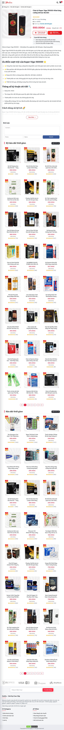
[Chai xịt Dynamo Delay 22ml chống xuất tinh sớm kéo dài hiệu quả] (32, 348)
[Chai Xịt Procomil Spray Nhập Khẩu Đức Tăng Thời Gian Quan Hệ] (13, 284)
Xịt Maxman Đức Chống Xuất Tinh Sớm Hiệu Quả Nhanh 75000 (51, 232)
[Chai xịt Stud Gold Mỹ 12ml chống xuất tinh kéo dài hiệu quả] (13, 251)
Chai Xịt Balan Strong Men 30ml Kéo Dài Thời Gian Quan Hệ (13, 232)
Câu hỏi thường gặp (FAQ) (40, 718)
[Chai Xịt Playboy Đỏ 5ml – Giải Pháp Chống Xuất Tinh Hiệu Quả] (13, 348)
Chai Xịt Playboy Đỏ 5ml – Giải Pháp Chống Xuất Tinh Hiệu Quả (13, 360)
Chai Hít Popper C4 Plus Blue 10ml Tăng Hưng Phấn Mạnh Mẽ (32, 597)
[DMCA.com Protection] (32, 726)
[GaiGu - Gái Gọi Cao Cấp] (9, 2)
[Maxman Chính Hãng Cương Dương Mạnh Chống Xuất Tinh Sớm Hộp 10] (32, 456)
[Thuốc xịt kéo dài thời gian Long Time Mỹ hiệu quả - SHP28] (13, 380)
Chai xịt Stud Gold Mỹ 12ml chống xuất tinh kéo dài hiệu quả (13, 264)
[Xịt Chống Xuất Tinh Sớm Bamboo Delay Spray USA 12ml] (51, 284)
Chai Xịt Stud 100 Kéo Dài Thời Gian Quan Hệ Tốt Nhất (51, 360)
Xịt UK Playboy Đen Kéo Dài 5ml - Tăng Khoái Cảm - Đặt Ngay (13, 167)
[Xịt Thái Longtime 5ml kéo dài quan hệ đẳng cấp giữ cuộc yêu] (51, 187)
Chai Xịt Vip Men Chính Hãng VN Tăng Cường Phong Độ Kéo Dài (51, 328)
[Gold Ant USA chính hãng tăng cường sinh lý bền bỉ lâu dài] (32, 648)
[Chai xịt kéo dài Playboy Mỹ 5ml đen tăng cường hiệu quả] (32, 316)
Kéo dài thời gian (14, 411)
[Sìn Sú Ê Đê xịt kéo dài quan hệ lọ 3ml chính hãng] (51, 155)
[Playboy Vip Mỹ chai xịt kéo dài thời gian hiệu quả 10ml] (32, 187)
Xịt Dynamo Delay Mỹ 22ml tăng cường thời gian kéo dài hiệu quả (51, 264)
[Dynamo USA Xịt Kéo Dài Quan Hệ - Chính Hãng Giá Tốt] (32, 380)
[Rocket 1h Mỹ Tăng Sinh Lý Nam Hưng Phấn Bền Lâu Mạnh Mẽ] (13, 584)
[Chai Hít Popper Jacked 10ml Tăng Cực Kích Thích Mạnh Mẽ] (13, 552)
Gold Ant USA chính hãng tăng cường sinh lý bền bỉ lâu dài (32, 661)
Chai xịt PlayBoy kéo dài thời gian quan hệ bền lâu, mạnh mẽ (51, 393)
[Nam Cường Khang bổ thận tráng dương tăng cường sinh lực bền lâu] (51, 584)
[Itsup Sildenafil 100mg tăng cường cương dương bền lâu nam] (13, 456)
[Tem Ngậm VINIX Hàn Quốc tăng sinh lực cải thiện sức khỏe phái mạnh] (51, 520)
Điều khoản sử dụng (8, 713)
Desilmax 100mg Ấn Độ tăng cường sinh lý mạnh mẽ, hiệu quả (51, 661)
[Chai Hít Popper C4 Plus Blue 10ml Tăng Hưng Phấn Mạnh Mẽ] (32, 584)
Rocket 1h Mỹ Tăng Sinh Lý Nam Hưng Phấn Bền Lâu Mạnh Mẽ (13, 597)
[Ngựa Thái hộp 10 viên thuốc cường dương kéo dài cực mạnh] (32, 423)
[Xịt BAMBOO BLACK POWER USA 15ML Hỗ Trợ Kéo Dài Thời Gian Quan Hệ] (32, 251)
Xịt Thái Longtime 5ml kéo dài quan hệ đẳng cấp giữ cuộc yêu (51, 200)
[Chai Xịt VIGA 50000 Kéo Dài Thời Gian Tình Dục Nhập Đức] (13, 316)
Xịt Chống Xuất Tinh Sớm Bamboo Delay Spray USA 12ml (51, 296)
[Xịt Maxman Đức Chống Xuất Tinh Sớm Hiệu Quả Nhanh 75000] (51, 219)
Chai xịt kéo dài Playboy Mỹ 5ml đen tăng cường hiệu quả (32, 328)
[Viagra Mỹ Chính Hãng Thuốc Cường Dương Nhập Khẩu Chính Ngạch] (51, 552)
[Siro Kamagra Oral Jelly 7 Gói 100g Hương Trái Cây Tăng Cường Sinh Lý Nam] (13, 423)
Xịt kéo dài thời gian (46, 23)
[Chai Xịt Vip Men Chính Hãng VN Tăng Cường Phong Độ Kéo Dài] (51, 316)
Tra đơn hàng (48, 690)
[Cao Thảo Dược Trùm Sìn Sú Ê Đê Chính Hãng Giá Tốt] (32, 284)
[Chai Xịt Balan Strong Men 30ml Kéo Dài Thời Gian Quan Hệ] (13, 219)
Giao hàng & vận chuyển (40, 713)
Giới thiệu (5, 718)
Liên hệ (5, 720)
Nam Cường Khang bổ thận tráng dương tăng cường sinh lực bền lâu (51, 597)
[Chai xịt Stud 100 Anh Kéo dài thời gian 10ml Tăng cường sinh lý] (32, 219)
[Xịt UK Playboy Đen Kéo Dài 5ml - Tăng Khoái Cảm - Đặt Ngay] (13, 155)
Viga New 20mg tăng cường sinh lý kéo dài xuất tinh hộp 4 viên (51, 468)
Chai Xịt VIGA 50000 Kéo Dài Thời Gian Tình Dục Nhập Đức (13, 328)
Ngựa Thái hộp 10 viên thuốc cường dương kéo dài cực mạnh (32, 436)
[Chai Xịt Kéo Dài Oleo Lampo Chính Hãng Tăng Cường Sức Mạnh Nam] (32, 155)
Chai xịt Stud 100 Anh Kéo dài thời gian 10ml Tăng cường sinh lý (32, 232)
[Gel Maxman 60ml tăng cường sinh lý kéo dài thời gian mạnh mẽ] (51, 616)
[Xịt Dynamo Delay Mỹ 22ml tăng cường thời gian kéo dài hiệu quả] (51, 251)
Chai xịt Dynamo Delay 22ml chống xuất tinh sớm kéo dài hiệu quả (32, 360)
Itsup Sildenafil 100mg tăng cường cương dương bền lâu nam (13, 468)
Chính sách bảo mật (8, 715)
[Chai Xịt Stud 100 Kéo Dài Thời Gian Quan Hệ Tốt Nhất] (51, 348)
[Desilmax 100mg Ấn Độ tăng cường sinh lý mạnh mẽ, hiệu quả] (51, 648)
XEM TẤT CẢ (55, 143)
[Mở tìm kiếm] (57, 2)
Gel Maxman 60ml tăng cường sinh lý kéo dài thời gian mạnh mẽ (51, 629)
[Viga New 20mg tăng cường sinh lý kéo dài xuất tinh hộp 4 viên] (51, 456)
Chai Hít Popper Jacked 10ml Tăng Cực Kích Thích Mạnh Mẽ (13, 565)
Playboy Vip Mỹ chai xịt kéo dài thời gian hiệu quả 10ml (32, 200)
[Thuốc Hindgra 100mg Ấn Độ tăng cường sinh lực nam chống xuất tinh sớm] (51, 423)
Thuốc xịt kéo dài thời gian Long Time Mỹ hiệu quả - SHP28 (13, 393)
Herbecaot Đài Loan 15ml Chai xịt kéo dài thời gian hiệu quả (13, 200)
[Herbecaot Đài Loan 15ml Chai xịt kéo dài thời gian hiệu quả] (13, 187)
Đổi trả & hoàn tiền (38, 720)
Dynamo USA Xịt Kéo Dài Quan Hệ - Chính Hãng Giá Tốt (32, 393)
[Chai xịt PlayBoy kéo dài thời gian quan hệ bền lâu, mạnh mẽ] (51, 380)
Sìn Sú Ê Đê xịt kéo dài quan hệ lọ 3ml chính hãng (51, 167)
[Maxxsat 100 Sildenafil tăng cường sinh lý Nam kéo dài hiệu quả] (32, 520)
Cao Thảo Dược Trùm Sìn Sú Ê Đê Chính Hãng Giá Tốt (32, 296)
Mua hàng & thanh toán (40, 715)
